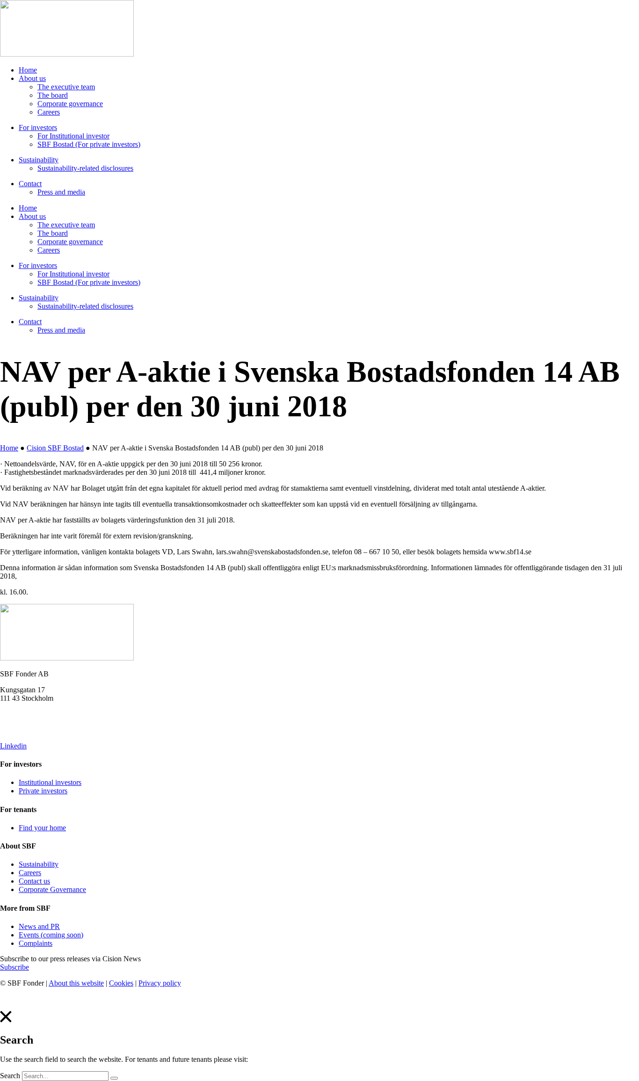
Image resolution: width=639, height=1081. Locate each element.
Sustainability (38, 160)
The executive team (66, 87)
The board (52, 95)
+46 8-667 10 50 (25, 730)
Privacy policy (159, 983)
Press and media (61, 192)
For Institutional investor (73, 136)
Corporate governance (70, 104)
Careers (48, 112)
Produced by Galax (28, 999)
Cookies (121, 983)
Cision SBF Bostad (55, 448)
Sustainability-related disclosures (85, 168)
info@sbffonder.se (27, 714)
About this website (76, 983)
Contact (30, 184)
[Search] (114, 1078)
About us (32, 78)
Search (10, 1076)
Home (28, 70)
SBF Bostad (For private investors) (88, 144)
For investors (38, 127)
